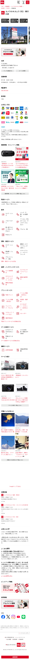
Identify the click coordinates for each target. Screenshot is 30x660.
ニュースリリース (20, 637)
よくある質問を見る (6, 576)
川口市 (8, 8)
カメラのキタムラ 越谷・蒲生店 (11, 495)
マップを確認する (8, 70)
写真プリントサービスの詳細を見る (11, 321)
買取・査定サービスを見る (8, 261)
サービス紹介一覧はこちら (15, 405)
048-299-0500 (4, 90)
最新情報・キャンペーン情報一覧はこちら (15, 193)
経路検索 (15, 657)
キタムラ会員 (23, 1)
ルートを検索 (22, 70)
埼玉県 (2, 8)
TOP (2, 6)
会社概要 (9, 639)
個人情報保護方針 (9, 637)
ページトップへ (25, 633)
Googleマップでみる (15, 486)
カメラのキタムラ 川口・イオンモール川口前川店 (16, 505)
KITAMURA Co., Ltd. (12, 649)
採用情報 (15, 639)
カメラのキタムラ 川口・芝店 (11, 516)
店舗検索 (18, 1)
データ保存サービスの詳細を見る (10, 340)
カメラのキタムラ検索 (16, 6)
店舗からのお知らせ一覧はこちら (15, 460)
